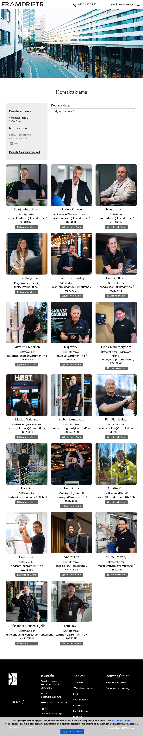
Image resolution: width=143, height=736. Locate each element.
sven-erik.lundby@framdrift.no (70, 287)
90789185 (71, 359)
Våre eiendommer (83, 688)
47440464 (71, 569)
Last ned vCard (28, 227)
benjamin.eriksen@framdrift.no (26, 218)
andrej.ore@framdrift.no (70, 566)
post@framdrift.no (20, 135)
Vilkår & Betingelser (116, 682)
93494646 (26, 222)
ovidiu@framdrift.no (109, 497)
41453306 (71, 222)
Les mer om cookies (121, 720)
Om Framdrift (80, 699)
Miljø (75, 694)
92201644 (116, 290)
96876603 (27, 432)
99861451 (41, 497)
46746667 (116, 222)
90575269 (72, 432)
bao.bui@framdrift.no (20, 497)
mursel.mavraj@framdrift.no (115, 566)
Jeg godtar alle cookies (72, 731)
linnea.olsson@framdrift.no (115, 287)
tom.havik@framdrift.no (70, 634)
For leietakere (81, 711)
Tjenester (78, 682)
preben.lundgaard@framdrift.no (71, 428)
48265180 (116, 432)
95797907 (71, 290)
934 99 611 (116, 363)
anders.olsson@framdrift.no (70, 218)
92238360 (27, 569)
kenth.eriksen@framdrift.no (115, 218)
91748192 (27, 359)
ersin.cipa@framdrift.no (70, 497)
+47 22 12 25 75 (18, 138)
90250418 (71, 638)
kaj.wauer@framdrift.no (70, 356)
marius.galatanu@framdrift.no (26, 428)
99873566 (71, 501)
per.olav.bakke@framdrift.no (115, 428)
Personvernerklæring (117, 688)
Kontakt (77, 705)
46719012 (130, 497)
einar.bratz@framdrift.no (25, 566)
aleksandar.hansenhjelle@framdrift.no (29, 634)
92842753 (116, 569)
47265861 (28, 638)
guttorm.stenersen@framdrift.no (26, 356)
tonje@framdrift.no (26, 287)
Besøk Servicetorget (122, 4)
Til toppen (14, 702)
